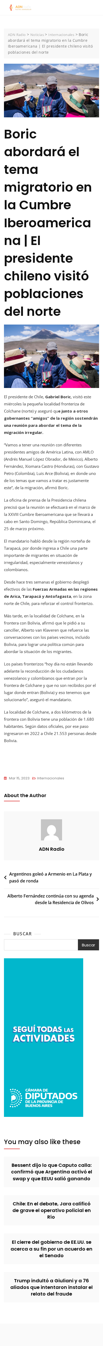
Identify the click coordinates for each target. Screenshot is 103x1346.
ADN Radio (51, 849)
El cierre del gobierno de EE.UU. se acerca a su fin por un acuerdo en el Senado (51, 1249)
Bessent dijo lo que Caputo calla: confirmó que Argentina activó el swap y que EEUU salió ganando (51, 1172)
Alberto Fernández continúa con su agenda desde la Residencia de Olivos (50, 899)
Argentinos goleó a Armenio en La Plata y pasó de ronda (50, 877)
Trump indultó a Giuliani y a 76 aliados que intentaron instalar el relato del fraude (51, 1287)
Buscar (22, 934)
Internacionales (50, 778)
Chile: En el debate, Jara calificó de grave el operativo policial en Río (51, 1210)
